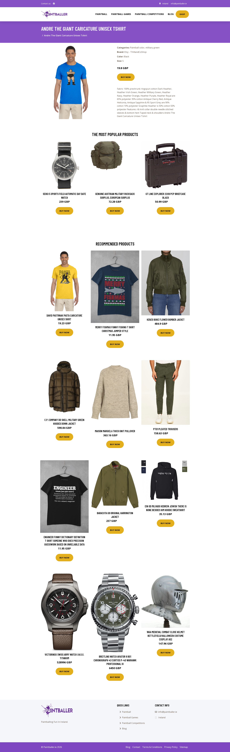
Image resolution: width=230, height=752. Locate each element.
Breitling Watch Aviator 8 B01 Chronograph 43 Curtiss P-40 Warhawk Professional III (115, 660)
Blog (171, 14)
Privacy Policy (171, 747)
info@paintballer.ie (179, 3)
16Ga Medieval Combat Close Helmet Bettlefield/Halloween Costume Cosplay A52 (166, 635)
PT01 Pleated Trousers (165, 429)
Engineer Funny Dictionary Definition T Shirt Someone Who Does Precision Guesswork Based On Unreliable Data (64, 540)
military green (152, 47)
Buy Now (126, 77)
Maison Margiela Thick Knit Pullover (115, 431)
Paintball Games (121, 14)
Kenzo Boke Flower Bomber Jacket (165, 319)
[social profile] (54, 3)
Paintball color (137, 47)
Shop (182, 14)
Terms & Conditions (152, 747)
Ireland (165, 3)
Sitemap (184, 747)
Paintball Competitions (149, 14)
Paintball (101, 14)
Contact (136, 747)
